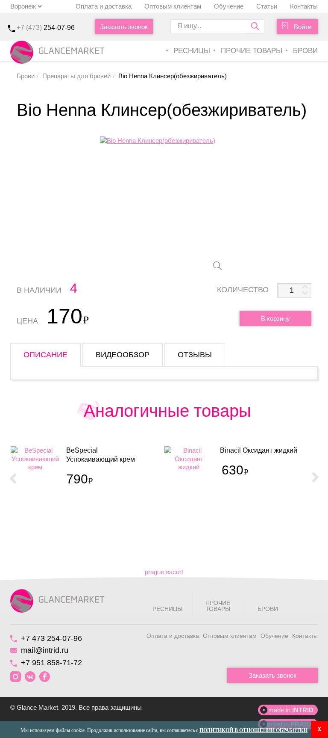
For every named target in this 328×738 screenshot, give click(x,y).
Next (315, 478)
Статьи (266, 6)
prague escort (164, 571)
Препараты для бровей (76, 76)
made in (290, 710)
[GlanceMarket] (57, 600)
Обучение (228, 6)
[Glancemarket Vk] (30, 677)
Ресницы (191, 51)
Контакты (304, 6)
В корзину (275, 318)
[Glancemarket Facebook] (44, 677)
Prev (13, 478)
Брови (305, 51)
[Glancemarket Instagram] (15, 677)
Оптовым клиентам (172, 6)
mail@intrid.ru (44, 650)
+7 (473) (46, 27)
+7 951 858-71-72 (51, 662)
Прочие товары (251, 51)
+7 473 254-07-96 (51, 638)
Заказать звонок (124, 26)
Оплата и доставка (104, 6)
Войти (302, 26)
